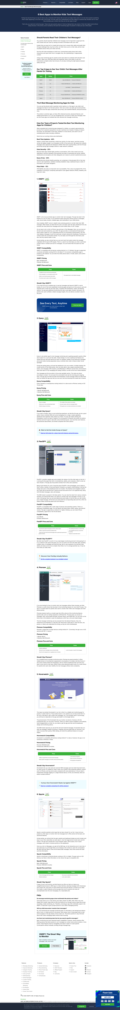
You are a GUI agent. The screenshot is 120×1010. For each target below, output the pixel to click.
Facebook (88, 965)
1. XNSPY (22, 47)
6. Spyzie (22, 58)
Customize (91, 1006)
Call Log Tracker (26, 973)
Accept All (81, 1006)
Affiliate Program (58, 969)
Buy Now (96, 2)
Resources (57, 965)
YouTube (88, 971)
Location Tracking (27, 979)
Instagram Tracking (27, 969)
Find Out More (78, 305)
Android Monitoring (43, 965)
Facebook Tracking (27, 971)
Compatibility (62, 2)
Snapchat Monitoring (27, 967)
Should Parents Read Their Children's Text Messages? (26, 40)
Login (89, 2)
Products (45, 2)
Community (57, 973)
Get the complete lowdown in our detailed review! (54, 559)
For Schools (41, 973)
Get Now (44, 946)
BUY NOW (107, 1004)
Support (83, 2)
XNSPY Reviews (58, 967)
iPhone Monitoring (43, 967)
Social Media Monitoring (26, 984)
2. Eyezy (22, 49)
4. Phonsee (23, 53)
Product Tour (73, 965)
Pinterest (88, 969)
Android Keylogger (27, 977)
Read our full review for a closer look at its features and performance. (60, 433)
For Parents (41, 971)
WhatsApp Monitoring (28, 965)
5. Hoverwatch (23, 56)
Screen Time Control (27, 991)
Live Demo (70, 2)
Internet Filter (26, 989)
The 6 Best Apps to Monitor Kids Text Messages (27, 44)
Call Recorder (26, 981)
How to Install (73, 971)
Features (53, 2)
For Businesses (42, 975)
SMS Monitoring (26, 975)
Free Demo (56, 946)
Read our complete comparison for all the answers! (55, 786)
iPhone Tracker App (43, 969)
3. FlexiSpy (23, 51)
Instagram (88, 973)
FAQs (77, 2)
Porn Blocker (26, 987)
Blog (56, 971)
